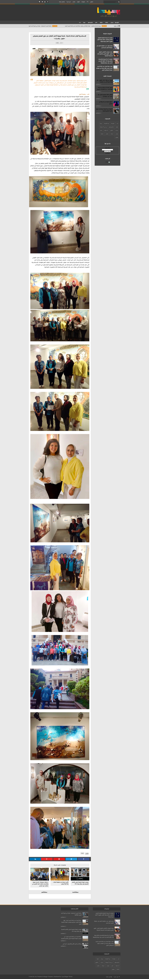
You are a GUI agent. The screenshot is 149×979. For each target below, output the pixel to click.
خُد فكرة (106, 130)
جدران (112, 22)
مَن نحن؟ (69, 1)
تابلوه (78, 1)
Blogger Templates (48, 976)
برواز (84, 22)
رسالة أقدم (44, 892)
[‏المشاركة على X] (59, 43)
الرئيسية (117, 22)
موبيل (116, 137)
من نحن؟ (116, 976)
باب (80, 22)
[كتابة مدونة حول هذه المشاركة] (61, 43)
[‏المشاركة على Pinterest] (56, 43)
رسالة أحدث (75, 892)
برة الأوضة (106, 123)
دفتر (96, 22)
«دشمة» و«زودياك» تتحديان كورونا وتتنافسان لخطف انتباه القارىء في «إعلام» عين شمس (40, 884)
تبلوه (117, 127)
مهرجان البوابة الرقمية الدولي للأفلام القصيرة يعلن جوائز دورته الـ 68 (80, 883)
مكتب (74, 1)
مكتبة (101, 22)
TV (87, 1)
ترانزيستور (90, 22)
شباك (106, 22)
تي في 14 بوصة (103, 127)
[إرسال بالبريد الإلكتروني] (62, 43)
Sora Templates (38, 976)
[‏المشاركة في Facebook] (58, 43)
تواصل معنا (62, 1)
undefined (98, 84)
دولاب (116, 133)
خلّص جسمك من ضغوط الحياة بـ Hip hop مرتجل (60, 883)
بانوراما (83, 1)
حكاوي (91, 1)
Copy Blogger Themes (66, 976)
